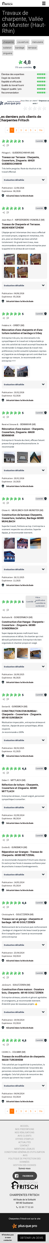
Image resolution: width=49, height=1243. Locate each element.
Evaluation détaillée (14, 180)
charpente (8, 42)
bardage (19, 47)
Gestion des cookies (24, 1165)
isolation (7, 47)
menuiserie (37, 42)
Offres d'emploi (24, 1139)
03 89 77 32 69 (25, 1207)
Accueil (24, 1126)
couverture (22, 42)
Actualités (24, 1142)
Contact (24, 1145)
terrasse (32, 47)
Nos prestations (24, 1129)
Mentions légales (24, 1149)
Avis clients (24, 1135)
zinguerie (7, 53)
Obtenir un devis (31, 1237)
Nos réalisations (24, 1132)
